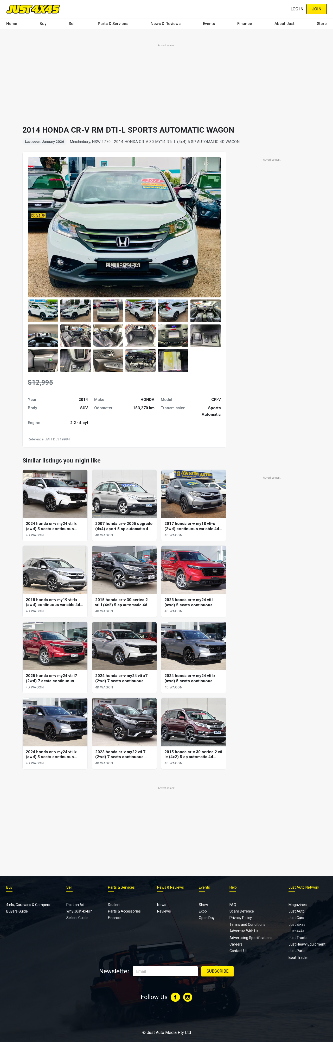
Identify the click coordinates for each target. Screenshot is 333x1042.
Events (209, 23)
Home (11, 23)
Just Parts (297, 951)
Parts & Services (113, 23)
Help (233, 887)
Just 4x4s (296, 931)
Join (316, 8)
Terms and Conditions (247, 924)
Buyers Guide (17, 911)
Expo (203, 911)
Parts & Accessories (124, 911)
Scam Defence (241, 911)
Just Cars (296, 918)
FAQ (232, 905)
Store (322, 23)
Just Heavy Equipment (307, 944)
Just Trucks (298, 938)
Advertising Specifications (250, 938)
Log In (297, 8)
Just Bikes (297, 924)
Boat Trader (298, 957)
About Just (284, 23)
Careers (235, 944)
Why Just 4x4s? (79, 911)
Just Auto (297, 911)
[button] (43, 310)
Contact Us (238, 951)
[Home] (33, 9)
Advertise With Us (243, 931)
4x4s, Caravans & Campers (28, 905)
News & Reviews (166, 23)
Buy (43, 23)
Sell (72, 23)
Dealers (114, 905)
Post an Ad (75, 905)
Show (203, 905)
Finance (244, 23)
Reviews (164, 911)
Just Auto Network (304, 887)
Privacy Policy (240, 918)
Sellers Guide (77, 918)
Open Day (207, 918)
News (161, 905)
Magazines (298, 905)
